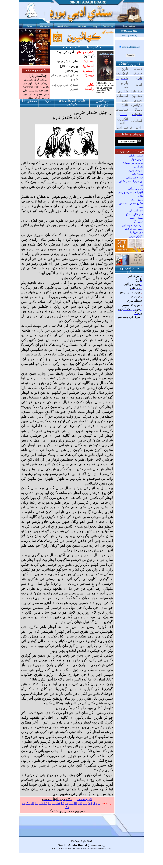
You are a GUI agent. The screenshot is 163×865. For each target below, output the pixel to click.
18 (41, 803)
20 (32, 803)
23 (67, 807)
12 (66, 803)
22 (23, 803)
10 (75, 803)
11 (71, 803)
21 (28, 803)
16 (49, 803)
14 (58, 803)
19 (36, 803)
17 (45, 803)
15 (54, 803)
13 (62, 803)
